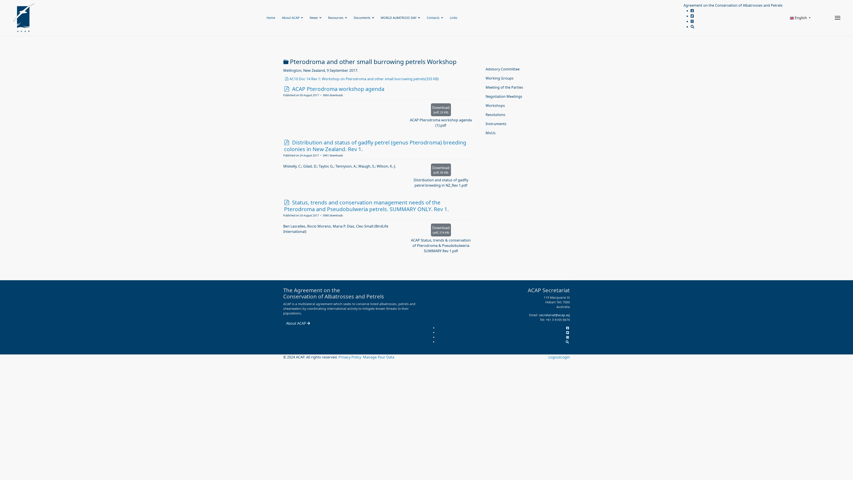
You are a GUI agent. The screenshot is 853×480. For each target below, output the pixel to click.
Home (271, 18)
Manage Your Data (378, 357)
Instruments (496, 123)
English (801, 17)
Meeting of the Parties (504, 87)
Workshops (495, 105)
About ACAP (290, 18)
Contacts (433, 18)
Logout (554, 357)
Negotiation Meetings (504, 96)
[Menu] (837, 18)
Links (453, 18)
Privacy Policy (350, 357)
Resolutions (495, 114)
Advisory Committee (503, 69)
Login (565, 357)
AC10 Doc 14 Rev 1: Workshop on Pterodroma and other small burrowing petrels (364, 78)
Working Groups (500, 78)
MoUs (491, 132)
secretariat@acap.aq (554, 315)
